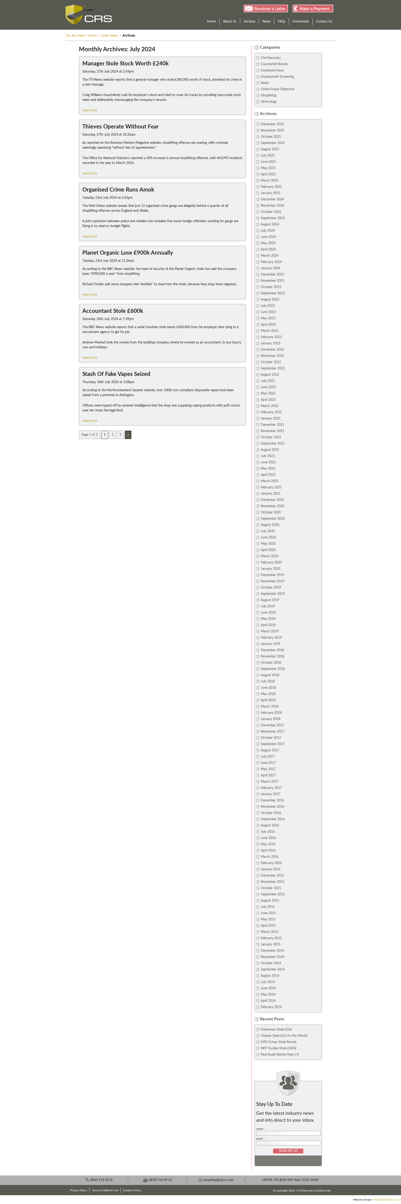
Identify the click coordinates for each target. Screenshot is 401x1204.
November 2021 (272, 431)
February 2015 (271, 938)
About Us (229, 21)
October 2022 (271, 362)
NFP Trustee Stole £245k (278, 1048)
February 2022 (271, 412)
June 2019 (268, 612)
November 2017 (272, 731)
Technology (269, 101)
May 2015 (268, 919)
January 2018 (270, 719)
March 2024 (269, 255)
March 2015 (269, 932)
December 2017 (272, 725)
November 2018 (272, 656)
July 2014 (268, 982)
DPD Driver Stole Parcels (279, 1042)
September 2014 (273, 969)
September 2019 (273, 594)
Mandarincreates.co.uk (387, 1199)
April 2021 (268, 475)
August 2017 (270, 750)
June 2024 (268, 237)
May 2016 (268, 844)
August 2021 (270, 450)
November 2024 (272, 205)
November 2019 (272, 581)
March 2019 (269, 631)
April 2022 (268, 399)
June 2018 (268, 687)
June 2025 (268, 161)
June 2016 (268, 838)
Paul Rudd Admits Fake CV (280, 1054)
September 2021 (273, 443)
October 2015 (271, 888)
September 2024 (273, 218)
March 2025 (269, 180)
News (266, 21)
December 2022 (272, 349)
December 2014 (272, 950)
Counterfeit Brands (274, 64)
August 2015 (270, 900)
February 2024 (271, 262)
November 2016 (272, 806)
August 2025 (270, 149)
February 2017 (271, 788)
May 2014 (268, 994)
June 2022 (268, 387)
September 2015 (273, 894)
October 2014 (271, 963)
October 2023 (271, 287)
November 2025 (272, 130)
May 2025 (268, 168)
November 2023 (272, 280)
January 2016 (270, 869)
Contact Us (324, 21)
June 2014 (268, 988)
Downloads (301, 21)
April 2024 (268, 249)
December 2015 (272, 875)
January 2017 (270, 794)
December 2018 (272, 650)
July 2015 (268, 907)
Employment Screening (277, 76)
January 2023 (270, 343)
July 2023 (268, 305)
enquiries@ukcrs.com (219, 1180)
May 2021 (268, 468)
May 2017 (268, 769)
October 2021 (271, 437)
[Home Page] (88, 14)
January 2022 (270, 418)
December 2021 (272, 424)
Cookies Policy (132, 1190)
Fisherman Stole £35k (276, 1029)
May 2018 (268, 694)
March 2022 (269, 406)
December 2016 (272, 800)
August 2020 (270, 525)
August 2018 (270, 675)
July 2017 (268, 756)
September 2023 (273, 293)
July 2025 (268, 155)
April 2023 (268, 324)
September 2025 (273, 143)
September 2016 (273, 819)
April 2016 (268, 850)
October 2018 (271, 662)
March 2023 (269, 331)
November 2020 (272, 506)
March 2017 (269, 781)
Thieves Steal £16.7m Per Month (284, 1035)
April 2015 (268, 925)
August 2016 (270, 825)
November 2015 (272, 882)
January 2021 (270, 493)
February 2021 (271, 487)
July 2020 (268, 531)
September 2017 (273, 744)
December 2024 (272, 199)
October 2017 (271, 738)
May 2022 (268, 393)
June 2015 (268, 913)
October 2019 (271, 587)
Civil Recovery (271, 58)
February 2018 (271, 712)
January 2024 (270, 268)
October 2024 (271, 212)
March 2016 (269, 856)
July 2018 (268, 681)
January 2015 (270, 944)
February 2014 (271, 1007)
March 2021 (269, 481)
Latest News (109, 35)
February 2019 (271, 637)
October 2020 (271, 512)
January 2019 (270, 644)
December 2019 (272, 575)
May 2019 (268, 619)
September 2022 (273, 368)
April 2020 (268, 550)
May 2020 (268, 543)
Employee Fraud (272, 70)
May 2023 (268, 318)
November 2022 (272, 356)
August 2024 (270, 224)
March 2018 (269, 706)
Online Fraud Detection (277, 89)
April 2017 (268, 775)
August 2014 (270, 975)
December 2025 (272, 124)
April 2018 (268, 700)
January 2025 (270, 193)
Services (249, 21)
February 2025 (271, 187)
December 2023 (272, 274)
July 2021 (268, 456)
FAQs (281, 21)
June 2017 (268, 763)
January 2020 (270, 568)
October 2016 (271, 813)
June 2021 (268, 462)
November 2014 (272, 957)
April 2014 (268, 1000)
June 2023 (268, 312)
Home (211, 21)
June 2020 (268, 537)
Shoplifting (268, 95)
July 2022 (268, 381)
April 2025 (268, 174)
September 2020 (273, 518)
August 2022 (270, 374)
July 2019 (268, 606)
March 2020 (269, 556)
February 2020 (271, 562)
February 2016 (271, 863)
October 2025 (271, 136)
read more (89, 110)
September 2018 (273, 669)
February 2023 (271, 337)
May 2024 (268, 243)
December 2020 (272, 500)
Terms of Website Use (105, 1190)
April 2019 (268, 625)
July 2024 (268, 230)
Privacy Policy (78, 1190)
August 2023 (270, 299)
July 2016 (268, 831)
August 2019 (270, 600)
